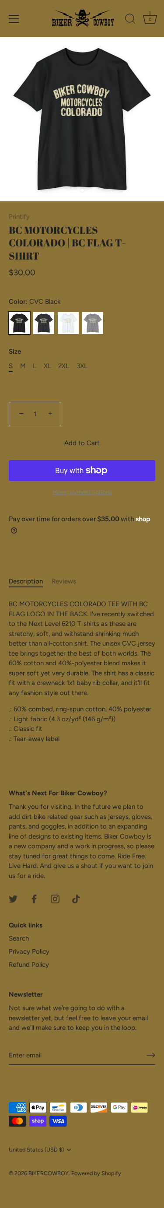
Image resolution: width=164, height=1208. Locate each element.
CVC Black (19, 323)
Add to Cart (82, 443)
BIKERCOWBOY (48, 1173)
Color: (34, 302)
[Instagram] (55, 898)
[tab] (30, 581)
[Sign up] (151, 1055)
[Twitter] (13, 898)
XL (47, 366)
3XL (82, 366)
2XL (63, 366)
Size (15, 351)
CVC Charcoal (43, 323)
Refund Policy (29, 965)
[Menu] (14, 18)
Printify (19, 217)
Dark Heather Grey (92, 323)
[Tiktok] (76, 898)
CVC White (68, 323)
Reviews (64, 581)
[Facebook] (34, 898)
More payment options (82, 491)
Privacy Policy (29, 951)
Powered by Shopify (96, 1173)
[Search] (130, 20)
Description (26, 581)
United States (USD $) (36, 1149)
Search (19, 938)
